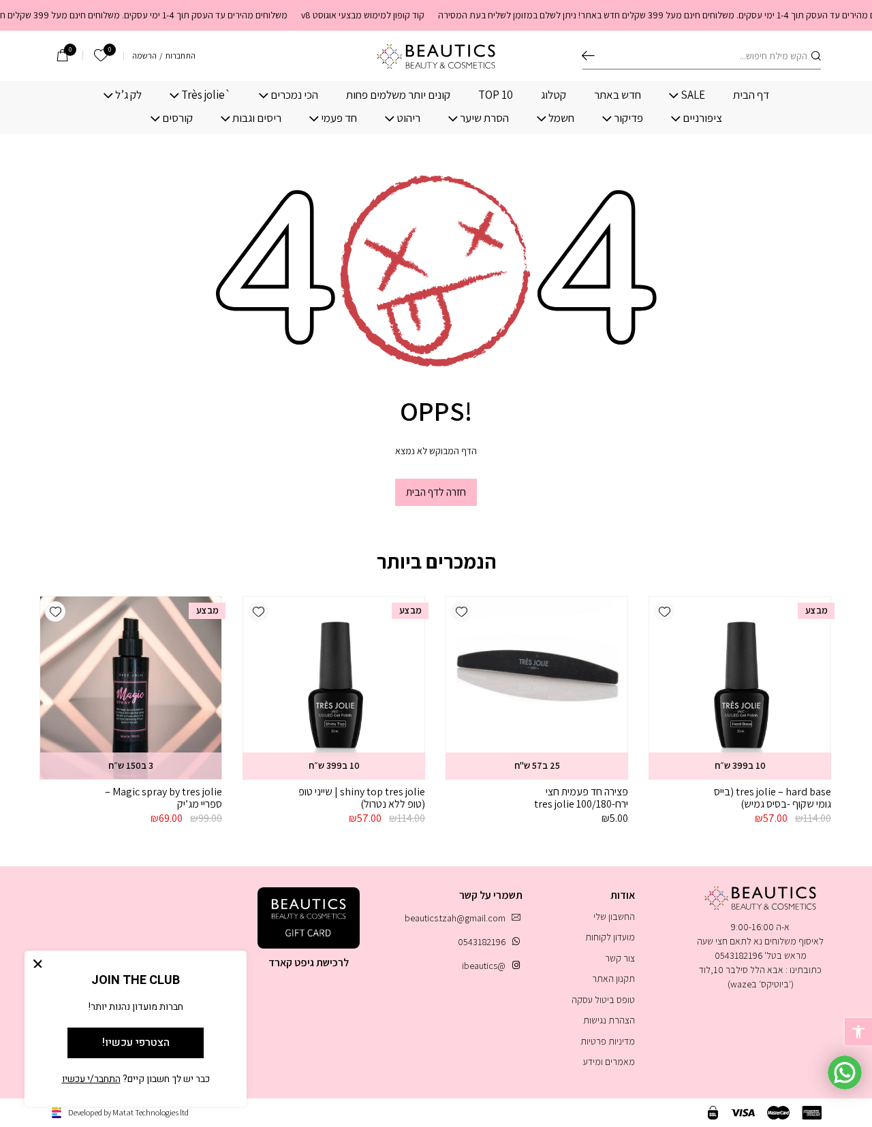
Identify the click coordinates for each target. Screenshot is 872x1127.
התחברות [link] (180, 56)
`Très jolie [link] (206, 95)
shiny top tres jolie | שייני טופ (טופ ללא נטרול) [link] (361, 797)
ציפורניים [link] (702, 118)
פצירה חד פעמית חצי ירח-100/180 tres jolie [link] (581, 797)
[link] (858, 1031)
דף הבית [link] (751, 95)
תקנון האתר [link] (613, 978)
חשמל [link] (561, 118)
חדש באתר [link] (617, 95)
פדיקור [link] (628, 118)
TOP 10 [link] (495, 95)
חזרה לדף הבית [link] (436, 492)
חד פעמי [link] (339, 118)
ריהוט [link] (408, 118)
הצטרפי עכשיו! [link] (136, 1042)
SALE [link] (693, 95)
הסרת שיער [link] (484, 118)
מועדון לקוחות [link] (610, 937)
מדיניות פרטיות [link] (607, 1041)
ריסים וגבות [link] (256, 118)
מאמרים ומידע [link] (609, 1061)
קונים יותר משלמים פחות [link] (398, 95)
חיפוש (588, 56)
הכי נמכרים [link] (294, 95)
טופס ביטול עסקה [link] (603, 1000)
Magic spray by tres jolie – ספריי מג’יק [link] (163, 797)
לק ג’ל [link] (128, 95)
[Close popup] (37, 963)
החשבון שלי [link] (614, 916)
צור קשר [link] (620, 958)
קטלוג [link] (553, 95)
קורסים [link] (177, 118)
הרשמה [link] (144, 56)
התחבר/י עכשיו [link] (91, 1079)
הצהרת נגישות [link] (609, 1020)
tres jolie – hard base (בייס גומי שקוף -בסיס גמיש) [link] (772, 797)
